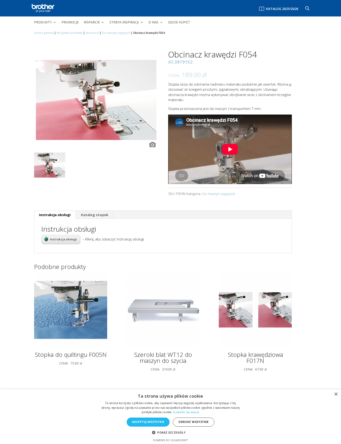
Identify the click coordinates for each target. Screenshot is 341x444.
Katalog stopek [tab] (94, 214)
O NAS (153, 22)
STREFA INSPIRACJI (124, 22)
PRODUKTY (43, 22)
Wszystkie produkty (70, 33)
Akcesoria (92, 33)
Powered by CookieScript (170, 440)
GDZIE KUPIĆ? (179, 22)
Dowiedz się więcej (186, 412)
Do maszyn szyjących (116, 33)
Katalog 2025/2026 (282, 8)
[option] (96, 100)
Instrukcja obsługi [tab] (55, 214)
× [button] (336, 394)
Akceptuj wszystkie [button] (148, 422)
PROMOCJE (70, 22)
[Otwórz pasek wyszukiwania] (307, 8)
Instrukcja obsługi (63, 239)
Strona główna (44, 33)
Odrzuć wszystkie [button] (193, 422)
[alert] (170, 416)
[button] (170, 432)
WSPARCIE (92, 22)
